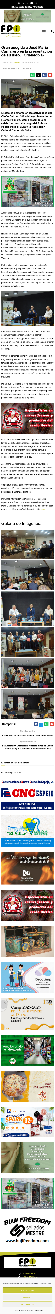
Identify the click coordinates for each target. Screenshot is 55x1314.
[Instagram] (27, 3)
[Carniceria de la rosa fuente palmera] (27, 418)
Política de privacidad (26, 1310)
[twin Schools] (27, 1013)
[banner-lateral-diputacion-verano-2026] (27, 867)
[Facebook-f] (19, 3)
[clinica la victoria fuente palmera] (27, 1157)
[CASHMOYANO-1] (27, 1049)
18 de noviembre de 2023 (30, 62)
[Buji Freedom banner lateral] (27, 1229)
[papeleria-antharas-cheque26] (27, 191)
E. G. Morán (16, 62)
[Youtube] (32, 3)
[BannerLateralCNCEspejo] (27, 794)
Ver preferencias (27, 1304)
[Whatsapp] (36, 3)
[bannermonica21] (27, 977)
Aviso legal (39, 1310)
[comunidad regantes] (27, 830)
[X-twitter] (23, 3)
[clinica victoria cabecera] (27, 15)
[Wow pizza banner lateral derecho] (27, 1086)
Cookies (15, 1310)
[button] (44, 31)
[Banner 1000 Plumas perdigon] (27, 941)
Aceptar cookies (27, 1290)
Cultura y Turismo (18, 68)
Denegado (27, 1297)
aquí (43, 509)
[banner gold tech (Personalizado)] (27, 1121)
